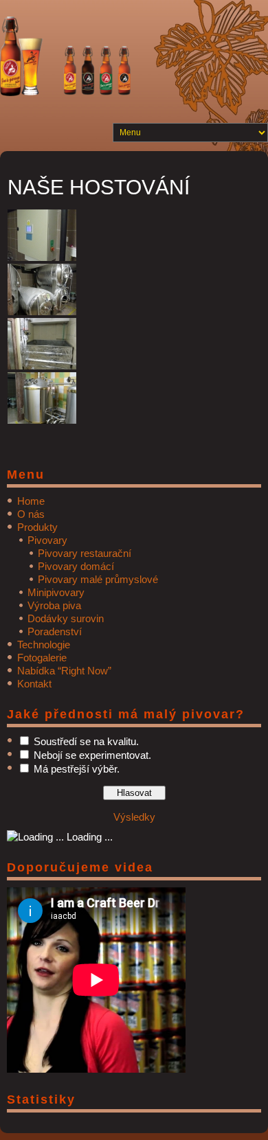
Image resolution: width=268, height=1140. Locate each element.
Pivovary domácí (76, 566)
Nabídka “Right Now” (64, 670)
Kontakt (34, 683)
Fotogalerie (42, 657)
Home (31, 501)
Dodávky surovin (65, 618)
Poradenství (54, 631)
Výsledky (134, 817)
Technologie (43, 644)
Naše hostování (99, 187)
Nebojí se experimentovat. (92, 755)
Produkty (37, 527)
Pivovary (47, 540)
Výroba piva (54, 605)
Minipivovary (56, 592)
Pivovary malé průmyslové (98, 579)
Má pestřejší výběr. (77, 769)
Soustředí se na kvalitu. (86, 741)
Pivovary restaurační (84, 553)
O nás (31, 514)
